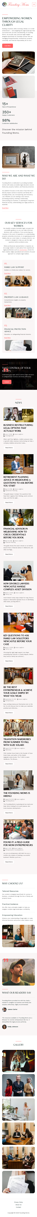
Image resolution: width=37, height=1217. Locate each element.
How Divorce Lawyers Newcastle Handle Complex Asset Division (18, 586)
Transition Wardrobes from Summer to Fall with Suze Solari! (17, 742)
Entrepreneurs (9, 700)
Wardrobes (8, 750)
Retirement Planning (11, 490)
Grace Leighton (18, 434)
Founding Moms (9, 801)
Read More (9, 447)
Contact (18, 1207)
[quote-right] (6, 370)
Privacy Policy (18, 1202)
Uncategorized (9, 435)
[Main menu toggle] (34, 4)
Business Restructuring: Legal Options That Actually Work (18, 428)
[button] (7, 273)
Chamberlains (23, 250)
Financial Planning (10, 542)
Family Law (8, 594)
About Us (18, 1205)
